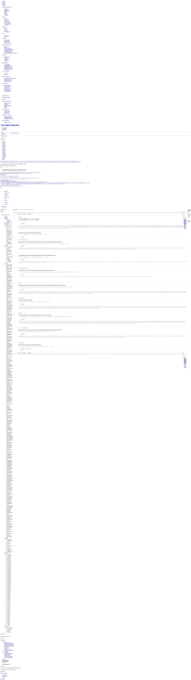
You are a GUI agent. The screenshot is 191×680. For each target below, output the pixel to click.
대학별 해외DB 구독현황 (8, 118)
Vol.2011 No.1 (46, 234)
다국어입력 (4, 129)
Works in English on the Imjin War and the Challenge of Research (30, 344)
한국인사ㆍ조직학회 (26, 234)
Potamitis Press (39, 331)
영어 (9, 628)
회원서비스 (4, 26)
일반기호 (4, 157)
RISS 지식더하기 (7, 41)
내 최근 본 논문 (7, 20)
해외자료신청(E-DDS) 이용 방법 (10, 78)
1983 (8, 596)
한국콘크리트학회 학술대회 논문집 (9, 332)
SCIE (9, 249)
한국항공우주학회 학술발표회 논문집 (9, 421)
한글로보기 (29, 352)
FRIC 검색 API (6, 89)
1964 (8, 615)
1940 (8, 625)
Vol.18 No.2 (51, 346)
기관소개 (4, 662)
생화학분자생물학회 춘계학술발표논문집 (9, 375)
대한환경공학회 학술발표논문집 (9, 503)
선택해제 (2, 211)
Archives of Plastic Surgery (9, 471)
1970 (8, 609)
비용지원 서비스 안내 (8, 79)
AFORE (9, 496)
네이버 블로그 (4, 675)
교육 (9, 549)
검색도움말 (4, 128)
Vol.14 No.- (37, 220)
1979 (8, 600)
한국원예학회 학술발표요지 (9, 272)
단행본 (5, 13)
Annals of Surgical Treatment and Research (9, 344)
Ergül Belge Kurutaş (29, 316)
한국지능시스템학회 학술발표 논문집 (9, 484)
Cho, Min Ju (38, 243)
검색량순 (6, 216)
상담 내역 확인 (7, 58)
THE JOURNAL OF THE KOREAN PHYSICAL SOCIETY (9, 481)
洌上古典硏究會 (24, 220)
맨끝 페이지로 (115, 357)
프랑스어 (4, 146)
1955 (8, 622)
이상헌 (22, 301)
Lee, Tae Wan (35, 243)
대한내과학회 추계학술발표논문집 (9, 380)
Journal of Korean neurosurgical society (8, 407)
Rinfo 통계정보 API (7, 88)
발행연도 (6, 553)
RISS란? (5, 46)
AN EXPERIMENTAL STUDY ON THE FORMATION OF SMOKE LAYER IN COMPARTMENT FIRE (37, 255)
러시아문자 (4, 155)
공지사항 (4, 99)
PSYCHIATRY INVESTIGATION (62, 286)
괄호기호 (4, 149)
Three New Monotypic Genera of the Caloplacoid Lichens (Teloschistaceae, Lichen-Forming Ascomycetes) (37, 270)
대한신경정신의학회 (51, 286)
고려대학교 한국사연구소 (30, 346)
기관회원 (6, 648)
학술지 (5, 12)
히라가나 (4, 141)
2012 (9, 568)
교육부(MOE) (6, 652)
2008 (9, 572)
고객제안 (6, 59)
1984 (8, 595)
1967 (8, 612)
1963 (8, 616)
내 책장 (5, 19)
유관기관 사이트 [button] (5, 651)
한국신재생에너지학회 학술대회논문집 (9, 468)
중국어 (3, 143)
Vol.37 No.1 (53, 331)
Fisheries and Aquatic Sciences (9, 536)
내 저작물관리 (6, 21)
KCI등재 (10, 246)
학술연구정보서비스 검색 (6, 7)
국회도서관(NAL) (7, 655)
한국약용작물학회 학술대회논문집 (9, 309)
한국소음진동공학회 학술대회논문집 (9, 390)
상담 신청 (6, 57)
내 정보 (5, 35)
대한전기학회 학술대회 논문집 (9, 266)
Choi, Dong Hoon (43, 243)
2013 (9, 567)
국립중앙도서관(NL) (8, 654)
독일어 (3, 147)
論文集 (9, 307)
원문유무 (6, 218)
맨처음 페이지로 (86, 357)
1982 (8, 597)
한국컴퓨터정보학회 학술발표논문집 (9, 337)
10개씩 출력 (184, 356)
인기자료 (6, 74)
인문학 (9, 548)
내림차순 (183, 215)
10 (17, 344)
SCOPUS (8, 248)
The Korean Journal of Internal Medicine (9, 445)
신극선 (24, 301)
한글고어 (4, 144)
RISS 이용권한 (6, 47)
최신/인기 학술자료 (5, 71)
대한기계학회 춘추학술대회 (9, 269)
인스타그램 (4, 676)
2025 (9, 555)
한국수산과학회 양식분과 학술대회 (9, 361)
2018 (9, 562)
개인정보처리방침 (5, 660)
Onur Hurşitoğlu (34, 316)
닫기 (1, 186)
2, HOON (34, 331)
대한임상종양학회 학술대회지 (9, 430)
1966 (8, 613)
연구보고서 (6, 14)
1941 (8, 624)
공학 (9, 539)
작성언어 (6, 626)
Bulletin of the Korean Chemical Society (9, 524)
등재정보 (6, 245)
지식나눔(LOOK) (7, 649)
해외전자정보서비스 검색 (6, 101)
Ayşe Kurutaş (43, 316)
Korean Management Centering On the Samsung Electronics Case (30, 232)
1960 (8, 619)
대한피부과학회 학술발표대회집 (9, 326)
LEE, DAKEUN (21, 331)
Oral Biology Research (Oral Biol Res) (9, 519)
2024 (9, 556)
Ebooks (5, 103)
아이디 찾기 (6, 30)
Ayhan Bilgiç (25, 286)
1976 (8, 603)
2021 (9, 559)
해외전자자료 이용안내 (6, 114)
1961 (8, 618)
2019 (9, 561)
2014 (9, 566)
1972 (8, 607)
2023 (9, 557)
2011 (9, 569)
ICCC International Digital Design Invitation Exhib (9, 516)
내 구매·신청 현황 (7, 22)
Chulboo (21, 234)
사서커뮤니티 (6, 647)
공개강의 (6, 15)
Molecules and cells (9, 396)
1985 (8, 594)
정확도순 (183, 352)
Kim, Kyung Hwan (30, 243)
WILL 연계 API (7, 87)
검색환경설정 (6, 36)
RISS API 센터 (4, 83)
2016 (9, 564)
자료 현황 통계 (7, 64)
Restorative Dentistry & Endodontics (9, 323)
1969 (8, 610)
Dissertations (6, 104)
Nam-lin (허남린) (22, 346)
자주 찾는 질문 (7, 56)
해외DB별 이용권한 (7, 117)
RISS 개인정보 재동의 (6, 97)
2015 (9, 565)
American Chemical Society (51, 243)
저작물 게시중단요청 (6, 664)
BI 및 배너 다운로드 (7, 43)
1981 (8, 598)
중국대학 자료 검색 (7, 81)
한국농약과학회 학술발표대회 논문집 (9, 454)
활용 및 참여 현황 (7, 91)
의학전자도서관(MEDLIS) (8, 650)
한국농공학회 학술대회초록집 (9, 458)
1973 (8, 606)
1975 (8, 604)
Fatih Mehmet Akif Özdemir (35, 286)
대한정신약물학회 (49, 316)
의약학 (9, 540)
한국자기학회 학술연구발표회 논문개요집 (9, 475)
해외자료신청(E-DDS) (6, 76)
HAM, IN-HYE (29, 331)
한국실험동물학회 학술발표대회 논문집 (9, 462)
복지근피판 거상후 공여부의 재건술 (25, 300)
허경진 (20, 220)
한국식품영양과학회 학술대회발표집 (9, 351)
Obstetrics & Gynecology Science (8, 275)
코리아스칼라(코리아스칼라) (9, 239)
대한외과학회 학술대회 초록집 (9, 354)
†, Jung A (20, 243)
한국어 (9, 627)
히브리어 (4, 148)
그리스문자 (4, 145)
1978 (8, 601)
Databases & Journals (5, 109)
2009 (9, 571)
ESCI (9, 250)
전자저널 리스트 (7, 110)
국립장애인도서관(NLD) (8, 653)
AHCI (8, 260)
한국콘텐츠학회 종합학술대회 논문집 (9, 465)
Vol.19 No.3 (48, 301)
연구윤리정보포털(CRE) (8, 656)
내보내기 (19, 352)
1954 (8, 623)
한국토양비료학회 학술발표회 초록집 (9, 302)
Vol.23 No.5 (70, 286)
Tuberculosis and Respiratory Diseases (9, 369)
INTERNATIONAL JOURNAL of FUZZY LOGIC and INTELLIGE (9, 417)
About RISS (4, 38)
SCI (8, 253)
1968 (8, 611)
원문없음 (9, 221)
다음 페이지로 (112, 357)
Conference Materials (7, 105)
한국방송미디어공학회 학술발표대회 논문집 (9, 436)
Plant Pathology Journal (9, 413)
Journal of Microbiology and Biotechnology (9, 364)
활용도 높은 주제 (7, 69)
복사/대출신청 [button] (28, 348)
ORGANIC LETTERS (61, 243)
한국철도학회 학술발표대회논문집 (9, 329)
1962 (8, 617)
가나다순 (6, 217)
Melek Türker (29, 286)
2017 (9, 563)
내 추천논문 (6, 18)
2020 (9, 560)
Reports (5, 107)
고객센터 (4, 4)
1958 (8, 621)
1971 (8, 608)
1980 (8, 599)
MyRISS (3, 3)
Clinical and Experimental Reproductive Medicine (8, 510)
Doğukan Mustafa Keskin (43, 286)
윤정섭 (20, 301)
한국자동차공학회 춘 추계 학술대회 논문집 (9, 506)
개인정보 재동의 (5, 661)
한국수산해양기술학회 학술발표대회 (9, 498)
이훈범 (26, 301)
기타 (9, 545)
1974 (8, 605)
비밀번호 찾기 (6, 31)
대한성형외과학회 (31, 301)
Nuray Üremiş (39, 316)
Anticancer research (47, 331)
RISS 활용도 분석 (5, 62)
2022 (9, 558)
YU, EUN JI (25, 331)
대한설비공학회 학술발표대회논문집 (9, 372)
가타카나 (4, 142)
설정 (3, 33)
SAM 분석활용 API (7, 90)
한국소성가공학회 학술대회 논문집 (9, 393)
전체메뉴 (4, 5)
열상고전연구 (32, 220)
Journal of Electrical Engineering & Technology (9, 426)
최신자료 (6, 73)
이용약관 (4, 659)
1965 (8, 614)
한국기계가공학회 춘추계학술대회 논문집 (9, 305)
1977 (8, 602)
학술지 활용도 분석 (7, 66)
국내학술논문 (4, 206)
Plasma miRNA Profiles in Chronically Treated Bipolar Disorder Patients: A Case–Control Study (35, 314)
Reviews (5, 106)
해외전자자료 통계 (5, 120)
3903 (8, 258)
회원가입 (4, 1)
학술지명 (6, 263)
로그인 (3, 2)
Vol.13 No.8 (67, 243)
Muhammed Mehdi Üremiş (22, 316)
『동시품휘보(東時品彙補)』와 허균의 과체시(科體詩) (29, 219)
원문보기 (23, 223)
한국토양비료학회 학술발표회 (9, 490)
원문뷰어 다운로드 (5, 95)
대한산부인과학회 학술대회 (9, 291)
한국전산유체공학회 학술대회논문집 (9, 294)
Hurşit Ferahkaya (21, 286)
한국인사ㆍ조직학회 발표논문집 (38, 234)
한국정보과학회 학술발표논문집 (9, 288)
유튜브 (3, 677)
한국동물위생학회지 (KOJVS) (9, 410)
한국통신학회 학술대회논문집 (9, 277)
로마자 (3, 158)
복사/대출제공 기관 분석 (8, 67)
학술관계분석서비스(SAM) (9, 646)
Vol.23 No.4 (71, 316)
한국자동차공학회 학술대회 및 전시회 (9, 433)
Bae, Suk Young (25, 243)
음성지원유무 (6, 222)
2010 (9, 570)
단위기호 (4, 156)
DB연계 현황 (6, 42)
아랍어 (3, 159)
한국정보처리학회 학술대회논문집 (9, 340)
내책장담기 (24, 352)
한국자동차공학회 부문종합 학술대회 (9, 527)
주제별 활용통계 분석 (8, 65)
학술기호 (4, 150)
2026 (9, 554)
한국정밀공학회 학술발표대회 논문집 (9, 280)
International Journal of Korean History (42, 346)
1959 (8, 620)
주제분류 (6, 538)
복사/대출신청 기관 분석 (8, 68)
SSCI (9, 259)
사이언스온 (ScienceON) (8, 657)
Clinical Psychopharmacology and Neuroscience (62, 316)
